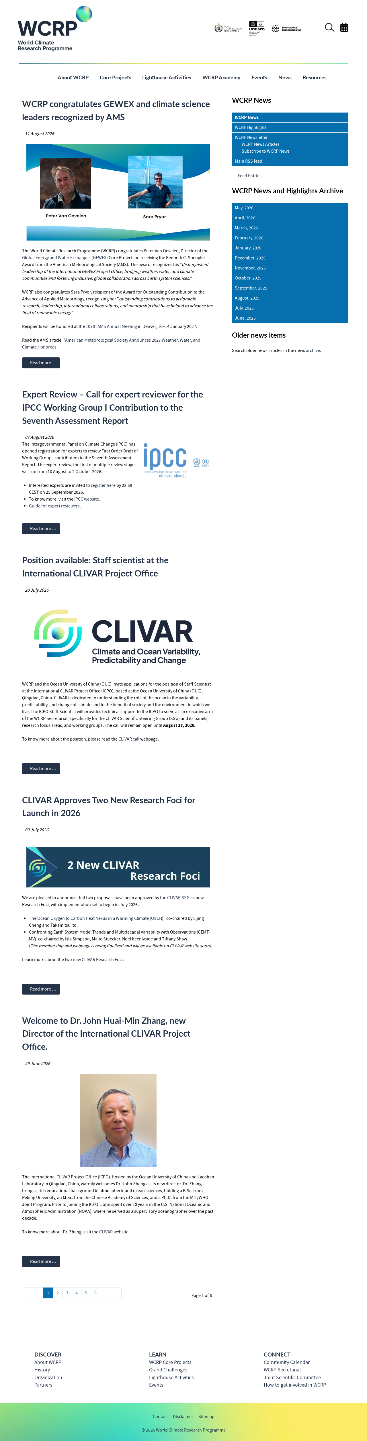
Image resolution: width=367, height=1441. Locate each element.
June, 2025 (245, 318)
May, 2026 (244, 208)
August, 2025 (247, 298)
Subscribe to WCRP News (266, 151)
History (42, 1370)
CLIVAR (66, 691)
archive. (313, 350)
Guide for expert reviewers (54, 506)
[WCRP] (54, 28)
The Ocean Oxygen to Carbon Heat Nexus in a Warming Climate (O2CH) (96, 918)
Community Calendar (287, 1362)
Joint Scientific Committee (292, 1377)
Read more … (42, 363)
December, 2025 (250, 258)
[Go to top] (348, 1434)
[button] (330, 30)
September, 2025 (251, 288)
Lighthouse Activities (171, 1377)
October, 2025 (248, 278)
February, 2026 (249, 238)
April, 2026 (245, 218)
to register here (101, 485)
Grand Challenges (168, 1370)
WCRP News (247, 117)
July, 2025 (244, 308)
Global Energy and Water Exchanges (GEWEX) (65, 258)
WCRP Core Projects (170, 1362)
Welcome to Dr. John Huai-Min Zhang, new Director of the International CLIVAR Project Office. (106, 1033)
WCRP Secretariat (282, 1370)
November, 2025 (250, 268)
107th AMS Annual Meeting (111, 326)
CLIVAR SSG (178, 898)
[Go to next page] (105, 1293)
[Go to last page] (116, 1293)
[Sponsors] (257, 28)
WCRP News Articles (261, 144)
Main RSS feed (248, 161)
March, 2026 (246, 228)
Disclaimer (183, 1417)
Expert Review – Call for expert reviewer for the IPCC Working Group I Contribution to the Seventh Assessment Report (112, 407)
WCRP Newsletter (251, 137)
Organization (48, 1377)
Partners (43, 1385)
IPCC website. (87, 499)
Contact (160, 1417)
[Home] (43, 77)
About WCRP (47, 1362)
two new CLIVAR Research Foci (94, 959)
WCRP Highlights (251, 127)
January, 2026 (248, 248)
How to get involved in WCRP (295, 1385)
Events (156, 1385)
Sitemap (206, 1417)
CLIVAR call (129, 739)
